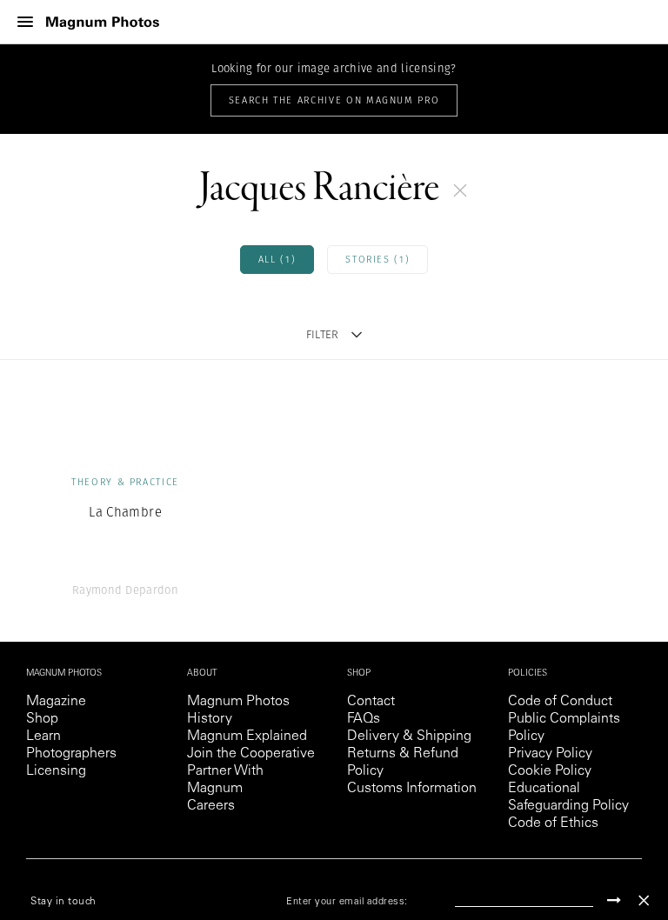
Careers (211, 806)
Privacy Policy (550, 754)
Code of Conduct (560, 702)
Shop (42, 719)
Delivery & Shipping (409, 736)
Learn (43, 736)
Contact (371, 702)
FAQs (363, 719)
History (209, 719)
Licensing (56, 771)
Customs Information (412, 789)
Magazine (56, 702)
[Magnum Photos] (102, 22)
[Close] (644, 900)
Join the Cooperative (251, 754)
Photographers (71, 754)
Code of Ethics (553, 823)
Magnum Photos (238, 702)
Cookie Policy (549, 771)
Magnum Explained (247, 736)
